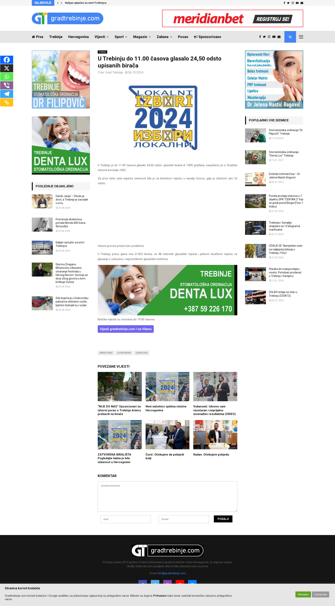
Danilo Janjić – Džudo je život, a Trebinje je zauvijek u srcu (72, 200)
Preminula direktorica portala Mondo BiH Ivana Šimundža (70, 223)
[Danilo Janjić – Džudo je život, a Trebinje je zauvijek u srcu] (42, 201)
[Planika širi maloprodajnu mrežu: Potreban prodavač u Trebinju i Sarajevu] (255, 274)
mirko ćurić (106, 353)
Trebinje (55, 37)
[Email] (279, 37)
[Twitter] (265, 37)
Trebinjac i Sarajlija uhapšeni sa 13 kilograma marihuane (284, 226)
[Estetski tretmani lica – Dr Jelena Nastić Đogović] (255, 179)
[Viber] (6, 85)
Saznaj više (320, 594)
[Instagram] (270, 37)
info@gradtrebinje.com (171, 573)
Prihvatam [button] (303, 594)
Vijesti (100, 37)
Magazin (140, 37)
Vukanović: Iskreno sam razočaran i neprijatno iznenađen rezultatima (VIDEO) (214, 410)
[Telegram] (6, 94)
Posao (183, 37)
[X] (6, 68)
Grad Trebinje (114, 72)
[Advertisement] (167, 216)
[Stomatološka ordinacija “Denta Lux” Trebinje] (255, 157)
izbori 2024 (142, 353)
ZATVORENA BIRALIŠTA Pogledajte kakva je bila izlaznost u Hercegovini (114, 458)
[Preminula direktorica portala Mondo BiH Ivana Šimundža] (42, 225)
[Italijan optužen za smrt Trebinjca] (42, 248)
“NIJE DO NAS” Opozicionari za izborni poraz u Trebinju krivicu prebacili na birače (119, 410)
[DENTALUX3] (167, 314)
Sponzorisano (210, 37)
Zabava (162, 37)
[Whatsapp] (6, 77)
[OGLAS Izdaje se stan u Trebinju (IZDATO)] (255, 297)
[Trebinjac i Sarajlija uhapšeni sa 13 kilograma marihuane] (255, 228)
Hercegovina (78, 37)
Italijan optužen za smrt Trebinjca (85, 2)
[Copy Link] (6, 102)
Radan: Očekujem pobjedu (211, 454)
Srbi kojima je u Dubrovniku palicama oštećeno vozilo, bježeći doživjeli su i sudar (72, 302)
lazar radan (124, 353)
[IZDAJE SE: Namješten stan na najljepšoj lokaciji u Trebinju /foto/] (255, 251)
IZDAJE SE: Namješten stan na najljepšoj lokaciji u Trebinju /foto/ (285, 249)
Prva (39, 37)
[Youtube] (274, 37)
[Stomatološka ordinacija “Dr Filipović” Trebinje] (255, 135)
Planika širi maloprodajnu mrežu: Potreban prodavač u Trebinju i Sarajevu (285, 272)
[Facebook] (261, 37)
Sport (119, 37)
